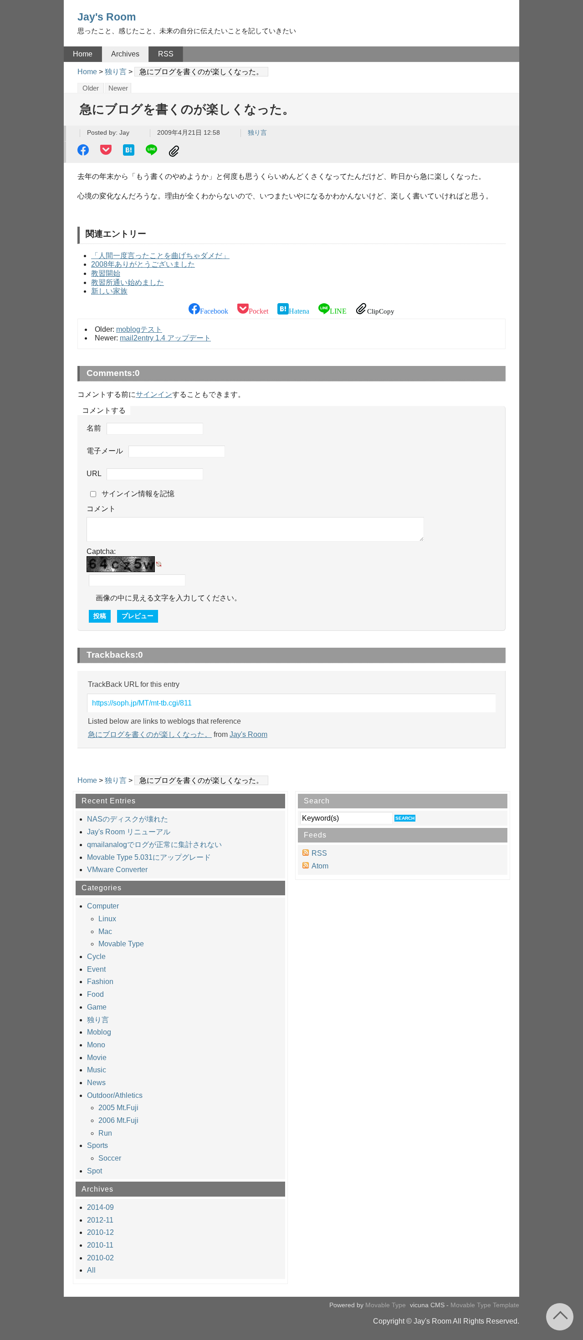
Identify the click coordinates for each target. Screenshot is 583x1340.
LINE (152, 151)
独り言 (116, 72)
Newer (118, 88)
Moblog (99, 1032)
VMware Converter (117, 869)
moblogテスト (139, 329)
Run (105, 1133)
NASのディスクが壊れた (127, 819)
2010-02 (100, 1258)
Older (90, 88)
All (91, 1270)
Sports (97, 1145)
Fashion (100, 981)
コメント (101, 509)
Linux (107, 919)
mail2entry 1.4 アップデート (165, 338)
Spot (94, 1171)
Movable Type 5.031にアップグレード (149, 857)
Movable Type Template (484, 1305)
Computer (103, 906)
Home (82, 54)
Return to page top (560, 1317)
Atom (320, 866)
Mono (96, 1045)
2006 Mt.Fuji (118, 1120)
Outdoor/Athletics (115, 1095)
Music (96, 1070)
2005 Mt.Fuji (118, 1108)
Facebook (84, 151)
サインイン (154, 394)
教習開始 (105, 273)
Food (95, 994)
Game (97, 1007)
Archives (125, 54)
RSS (166, 54)
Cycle (96, 956)
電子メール (105, 451)
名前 (94, 428)
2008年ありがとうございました (143, 264)
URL (94, 473)
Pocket (107, 151)
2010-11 (100, 1245)
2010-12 (100, 1232)
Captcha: (101, 551)
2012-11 (100, 1220)
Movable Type (121, 944)
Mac (105, 931)
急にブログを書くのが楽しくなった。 (150, 734)
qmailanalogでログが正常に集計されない (154, 844)
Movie (97, 1057)
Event (96, 969)
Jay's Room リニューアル (128, 832)
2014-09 (100, 1207)
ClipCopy (175, 151)
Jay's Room (106, 17)
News (96, 1082)
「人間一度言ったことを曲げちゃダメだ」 (160, 255)
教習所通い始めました (127, 282)
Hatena (130, 151)
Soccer (109, 1158)
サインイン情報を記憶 (138, 493)
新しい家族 (109, 291)
